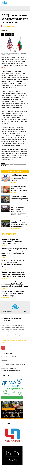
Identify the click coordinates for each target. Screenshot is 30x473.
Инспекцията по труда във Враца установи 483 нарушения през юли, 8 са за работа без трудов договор (14, 252)
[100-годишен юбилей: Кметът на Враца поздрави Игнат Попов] (5, 189)
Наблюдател (5, 245)
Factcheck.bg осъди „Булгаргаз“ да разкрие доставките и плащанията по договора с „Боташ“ (14, 263)
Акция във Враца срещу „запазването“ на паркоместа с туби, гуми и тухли (13, 241)
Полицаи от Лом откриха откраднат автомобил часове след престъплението (19, 223)
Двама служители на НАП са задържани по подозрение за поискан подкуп (12, 293)
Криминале (15, 228)
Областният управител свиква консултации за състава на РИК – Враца (19, 198)
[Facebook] (2, 34)
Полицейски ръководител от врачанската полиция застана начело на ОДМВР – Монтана (13, 274)
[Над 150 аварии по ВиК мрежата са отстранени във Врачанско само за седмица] (5, 178)
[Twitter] (6, 34)
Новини (13, 182)
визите (7, 163)
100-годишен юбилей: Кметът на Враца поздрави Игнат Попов (19, 188)
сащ (25, 163)
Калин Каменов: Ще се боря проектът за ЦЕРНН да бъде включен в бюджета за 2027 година (14, 284)
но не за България (18, 163)
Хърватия (4, 165)
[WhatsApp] (13, 34)
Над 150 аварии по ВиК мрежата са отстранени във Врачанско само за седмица (19, 177)
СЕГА (3, 67)
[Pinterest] (9, 34)
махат (11, 163)
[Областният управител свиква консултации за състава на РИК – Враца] (5, 199)
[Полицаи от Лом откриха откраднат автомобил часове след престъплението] (5, 223)
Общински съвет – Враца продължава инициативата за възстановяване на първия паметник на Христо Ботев (18, 210)
